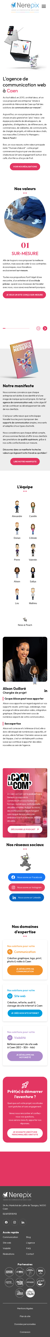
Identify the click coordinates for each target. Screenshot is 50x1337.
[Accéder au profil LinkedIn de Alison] (45, 690)
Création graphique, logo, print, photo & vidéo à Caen (24, 960)
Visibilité (7, 1248)
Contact (30, 1253)
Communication (10, 1237)
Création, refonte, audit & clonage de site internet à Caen (24, 1004)
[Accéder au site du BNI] (40, 1271)
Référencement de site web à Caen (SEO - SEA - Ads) (22, 1046)
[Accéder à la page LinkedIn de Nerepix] (23, 1222)
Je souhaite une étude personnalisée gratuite (25, 1133)
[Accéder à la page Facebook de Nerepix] (6, 1222)
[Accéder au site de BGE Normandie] (19, 1293)
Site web (7, 1242)
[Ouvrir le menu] (43, 6)
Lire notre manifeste (25, 461)
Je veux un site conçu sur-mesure (24, 295)
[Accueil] (25, 7)
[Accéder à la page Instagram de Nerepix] (14, 1222)
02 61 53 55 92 (10, 1213)
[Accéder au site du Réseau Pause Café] (19, 1282)
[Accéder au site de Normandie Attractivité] (30, 1282)
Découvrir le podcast (23, 829)
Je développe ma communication (25, 970)
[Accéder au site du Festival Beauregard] (30, 1271)
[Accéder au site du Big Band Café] (19, 1271)
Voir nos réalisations (25, 166)
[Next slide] (45, 328)
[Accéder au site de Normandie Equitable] (9, 1271)
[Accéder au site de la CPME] (9, 1282)
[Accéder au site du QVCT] (40, 1282)
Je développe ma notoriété (25, 1056)
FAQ (28, 1248)
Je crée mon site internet (25, 1013)
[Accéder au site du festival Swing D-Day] (30, 1293)
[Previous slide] (38, 328)
